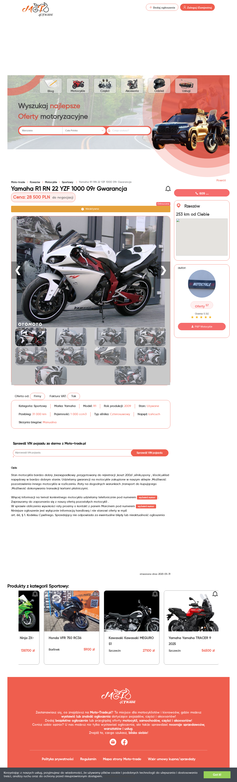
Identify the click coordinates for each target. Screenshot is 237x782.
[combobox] (40, 130)
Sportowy (68, 182)
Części (104, 91)
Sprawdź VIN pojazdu (150, 453)
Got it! (217, 774)
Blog (51, 91)
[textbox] (40, 130)
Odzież (159, 91)
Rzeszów (35, 182)
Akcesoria (132, 91)
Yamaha (70, 406)
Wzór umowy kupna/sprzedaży (171, 759)
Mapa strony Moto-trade (122, 759)
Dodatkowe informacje (119, 776)
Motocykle (78, 91)
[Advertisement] (118, 43)
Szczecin (49, 650)
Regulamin (88, 759)
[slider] (202, 317)
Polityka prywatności (58, 759)
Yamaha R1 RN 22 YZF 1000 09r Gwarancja (105, 182)
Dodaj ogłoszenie (163, 7)
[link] (35, 182)
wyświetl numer (147, 497)
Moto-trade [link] (18, 182)
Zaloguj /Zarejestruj (199, 7)
